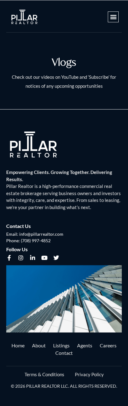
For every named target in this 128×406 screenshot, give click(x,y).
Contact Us (18, 226)
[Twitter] (56, 258)
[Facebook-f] (9, 258)
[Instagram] (21, 258)
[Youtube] (44, 258)
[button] (113, 16)
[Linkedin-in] (32, 258)
